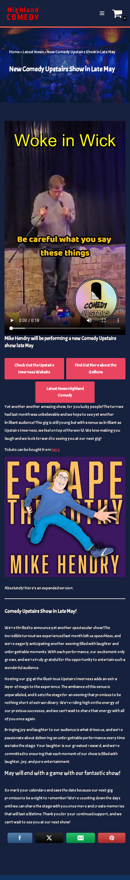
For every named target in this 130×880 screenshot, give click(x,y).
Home (14, 51)
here (55, 449)
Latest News (33, 51)
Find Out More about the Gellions (95, 368)
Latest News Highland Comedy (65, 392)
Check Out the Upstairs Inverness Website (34, 368)
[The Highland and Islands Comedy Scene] (23, 13)
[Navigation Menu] (102, 13)
